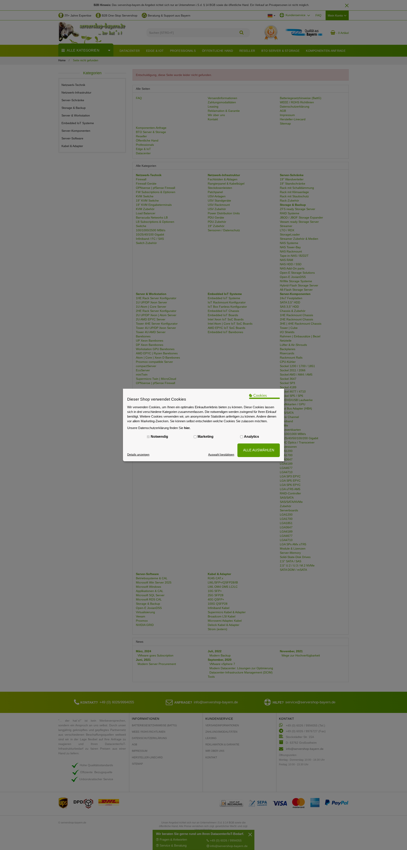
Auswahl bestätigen (221, 454)
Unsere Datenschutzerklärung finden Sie (158, 428)
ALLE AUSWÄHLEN (258, 450)
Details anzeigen (138, 454)
